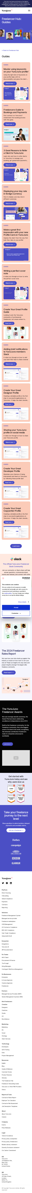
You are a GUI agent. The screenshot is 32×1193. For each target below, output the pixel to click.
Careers (4, 1117)
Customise (15, 613)
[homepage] (10, 878)
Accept (16, 607)
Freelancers (5, 986)
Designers (4, 1007)
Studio (4, 1013)
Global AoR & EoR (7, 936)
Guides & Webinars (7, 1069)
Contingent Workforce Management (12, 969)
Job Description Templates (9, 1106)
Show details (22, 602)
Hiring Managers (6, 966)
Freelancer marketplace (8, 921)
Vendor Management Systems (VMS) (12, 997)
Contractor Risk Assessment (10, 1103)
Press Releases (6, 1127)
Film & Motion (5, 1019)
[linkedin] (11, 883)
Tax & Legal (5, 963)
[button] (28, 10)
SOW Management (7, 924)
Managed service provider (9, 918)
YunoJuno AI (5, 947)
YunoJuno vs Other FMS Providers (11, 1086)
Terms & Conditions (7, 1135)
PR (2, 1030)
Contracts (4, 904)
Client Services (6, 1039)
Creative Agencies (7, 983)
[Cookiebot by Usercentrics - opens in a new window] (22, 578)
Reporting (4, 907)
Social (3, 1033)
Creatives (4, 1010)
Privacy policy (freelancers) (10, 1141)
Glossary (4, 1078)
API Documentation (7, 950)
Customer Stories (7, 1072)
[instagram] (7, 883)
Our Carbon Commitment (9, 1150)
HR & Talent (5, 957)
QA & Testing (5, 1049)
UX (2, 1016)
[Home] (7, 10)
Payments (4, 901)
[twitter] (3, 883)
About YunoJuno (6, 1114)
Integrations (5, 944)
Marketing (4, 1027)
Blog (3, 1066)
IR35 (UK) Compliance (8, 930)
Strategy (4, 1036)
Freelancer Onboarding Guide (10, 1083)
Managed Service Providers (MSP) (12, 994)
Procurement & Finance (8, 960)
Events (4, 1125)
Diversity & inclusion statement (10, 1147)
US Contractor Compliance (9, 927)
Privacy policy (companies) (9, 1138)
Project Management (8, 1055)
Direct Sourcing (6, 893)
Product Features (7, 1075)
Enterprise (5, 977)
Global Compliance (7, 898)
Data (3, 1052)
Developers (5, 1046)
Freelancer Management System (11, 915)
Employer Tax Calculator (9, 1100)
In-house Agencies (7, 980)
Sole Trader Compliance (9, 933)
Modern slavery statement (9, 1144)
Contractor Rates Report (9, 1097)
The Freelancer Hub (7, 1081)
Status (4, 1089)
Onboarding (5, 896)
